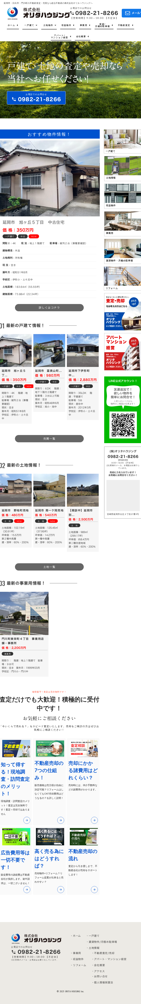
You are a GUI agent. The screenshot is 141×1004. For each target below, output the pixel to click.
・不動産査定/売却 (103, 953)
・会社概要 (98, 965)
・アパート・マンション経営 (109, 959)
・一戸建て (93, 936)
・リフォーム (78, 965)
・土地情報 (93, 948)
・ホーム (75, 936)
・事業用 (75, 953)
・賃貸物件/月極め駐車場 (101, 942)
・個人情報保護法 (102, 982)
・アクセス (98, 971)
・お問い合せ (99, 976)
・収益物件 (77, 959)
